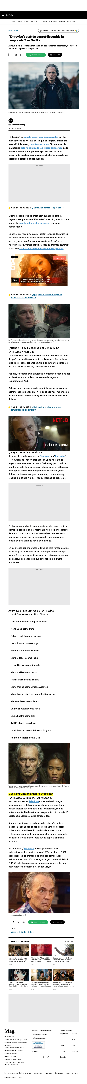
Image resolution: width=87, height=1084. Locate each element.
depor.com (48, 1073)
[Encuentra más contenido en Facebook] (11, 55)
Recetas (75, 1051)
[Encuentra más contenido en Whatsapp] (21, 55)
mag (20, 1077)
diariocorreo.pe (72, 1073)
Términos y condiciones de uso (42, 1030)
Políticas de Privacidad (39, 1034)
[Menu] (4, 15)
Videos (74, 1033)
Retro (74, 1045)
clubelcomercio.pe (24, 1073)
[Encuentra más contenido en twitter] (16, 55)
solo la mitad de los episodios (34, 223)
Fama (62, 1045)
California (20, 21)
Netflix (23, 932)
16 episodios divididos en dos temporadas (41, 248)
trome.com (59, 1073)
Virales (62, 1051)
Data (73, 1039)
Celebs (31, 932)
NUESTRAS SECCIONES (66, 1030)
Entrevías (29, 848)
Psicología (44, 21)
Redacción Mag (18, 125)
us (60, 1039)
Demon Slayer (71, 21)
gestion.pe (38, 1073)
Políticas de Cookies (39, 1038)
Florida (13, 21)
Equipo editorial (9, 1036)
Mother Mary (53, 21)
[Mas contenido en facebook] (39, 1057)
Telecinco (34, 801)
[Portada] (10, 1035)
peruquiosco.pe (10, 1077)
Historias (63, 1057)
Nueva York (34, 21)
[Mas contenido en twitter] (43, 1057)
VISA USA (62, 21)
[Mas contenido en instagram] (48, 1057)
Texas (27, 21)
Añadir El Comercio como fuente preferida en (58, 31)
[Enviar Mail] (9, 125)
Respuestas (64, 1033)
